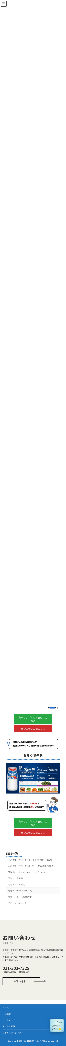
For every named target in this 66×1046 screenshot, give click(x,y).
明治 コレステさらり (17, 902)
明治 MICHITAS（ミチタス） (20, 890)
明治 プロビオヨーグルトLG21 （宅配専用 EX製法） (31, 866)
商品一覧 (12, 853)
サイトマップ (9, 1020)
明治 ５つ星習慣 (15, 878)
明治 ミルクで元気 (16, 884)
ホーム (6, 1007)
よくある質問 (9, 1026)
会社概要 (7, 1013)
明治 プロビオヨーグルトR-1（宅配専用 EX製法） (30, 859)
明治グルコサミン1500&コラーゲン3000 (26, 872)
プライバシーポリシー (13, 1032)
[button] (33, 719)
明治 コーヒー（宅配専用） (20, 896)
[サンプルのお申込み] (56, 1025)
